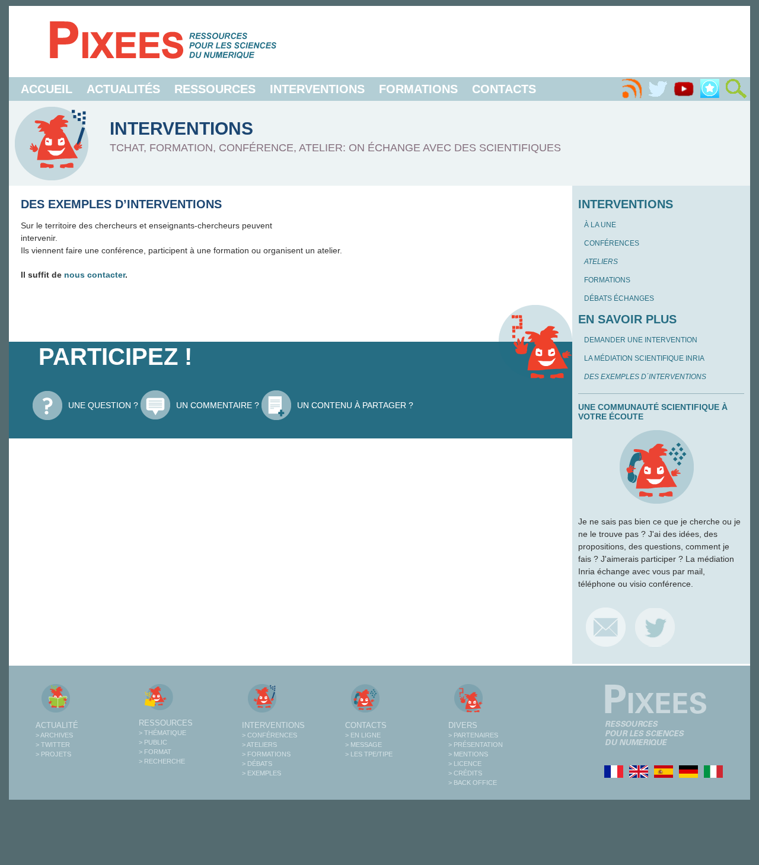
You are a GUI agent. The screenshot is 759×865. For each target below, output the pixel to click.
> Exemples (261, 773)
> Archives (54, 735)
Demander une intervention (640, 340)
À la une (600, 225)
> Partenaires (473, 735)
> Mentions (468, 754)
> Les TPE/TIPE (369, 754)
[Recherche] (736, 89)
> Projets (53, 754)
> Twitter (53, 744)
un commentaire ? (217, 405)
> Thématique (162, 732)
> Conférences (269, 735)
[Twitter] (657, 89)
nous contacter (94, 274)
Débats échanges (619, 298)
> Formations (266, 754)
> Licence (464, 763)
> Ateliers (259, 744)
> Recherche (162, 761)
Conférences (611, 243)
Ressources (215, 89)
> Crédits (465, 773)
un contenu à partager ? (355, 405)
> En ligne (363, 735)
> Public (153, 742)
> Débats (257, 763)
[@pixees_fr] (655, 627)
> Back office (472, 782)
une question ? (103, 405)
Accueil (46, 89)
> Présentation (475, 744)
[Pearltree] (710, 89)
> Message (363, 744)
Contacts (504, 89)
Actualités (123, 89)
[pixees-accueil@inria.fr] (606, 627)
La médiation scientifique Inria (644, 358)
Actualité (57, 725)
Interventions (317, 89)
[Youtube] (684, 89)
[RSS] (631, 89)
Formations (418, 89)
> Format (155, 751)
